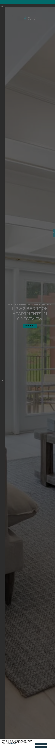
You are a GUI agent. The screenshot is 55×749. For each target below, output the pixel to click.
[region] (27, 744)
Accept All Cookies (41, 746)
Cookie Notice (13, 743)
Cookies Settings (41, 741)
